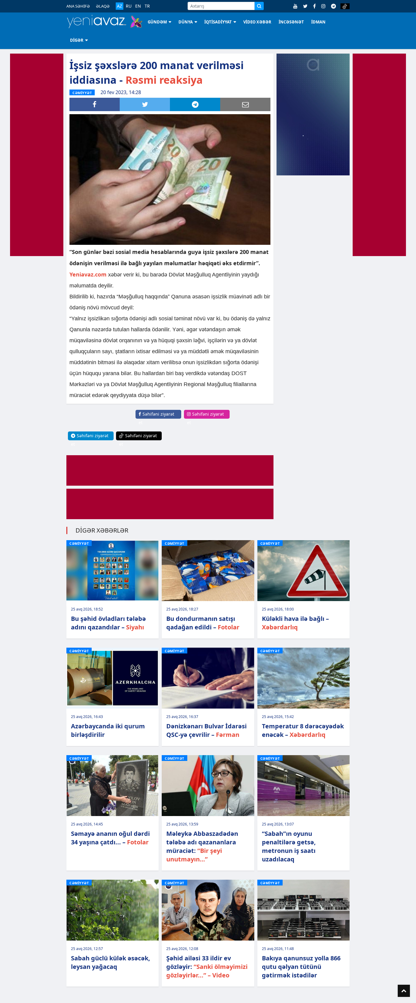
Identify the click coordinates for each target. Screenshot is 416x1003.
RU (129, 6)
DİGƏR (76, 40)
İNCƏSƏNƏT (291, 22)
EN (138, 6)
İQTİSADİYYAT (218, 22)
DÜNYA (185, 22)
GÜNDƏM (157, 22)
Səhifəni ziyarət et (156, 418)
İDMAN (318, 22)
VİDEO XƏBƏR (257, 22)
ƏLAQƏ (103, 6)
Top (404, 991)
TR (147, 6)
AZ (119, 6)
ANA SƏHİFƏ (78, 6)
